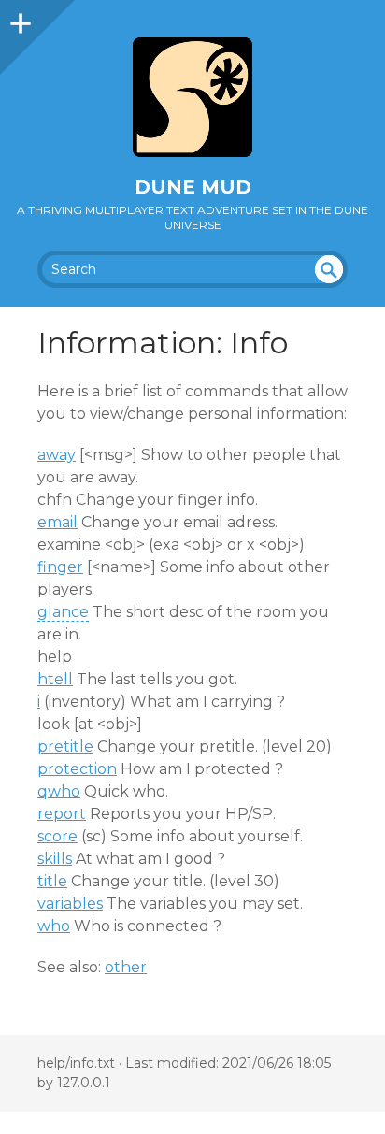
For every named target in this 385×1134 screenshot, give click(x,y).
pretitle (65, 746)
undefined (329, 269)
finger (60, 567)
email (57, 522)
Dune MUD (193, 187)
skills (54, 859)
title (52, 881)
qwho (58, 791)
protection (77, 769)
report (61, 814)
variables (70, 903)
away (56, 455)
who (53, 926)
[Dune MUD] (192, 97)
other (126, 967)
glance (63, 612)
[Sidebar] (18, 18)
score (57, 836)
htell (55, 679)
